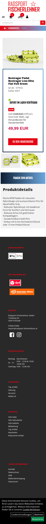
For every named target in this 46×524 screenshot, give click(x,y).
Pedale (24, 28)
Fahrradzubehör (15, 420)
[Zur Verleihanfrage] (20, 17)
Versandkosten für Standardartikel (17, 121)
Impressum (13, 481)
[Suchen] (42, 22)
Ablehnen (38, 514)
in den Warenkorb (23, 141)
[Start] (5, 28)
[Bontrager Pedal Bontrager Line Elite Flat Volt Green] (23, 53)
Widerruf (12, 396)
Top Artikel (13, 387)
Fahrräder (12, 417)
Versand (11, 393)
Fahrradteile (13, 28)
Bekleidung (13, 426)
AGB (10, 475)
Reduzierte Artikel (16, 435)
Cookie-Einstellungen (21, 514)
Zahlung (11, 390)
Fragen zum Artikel (23, 178)
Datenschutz (13, 472)
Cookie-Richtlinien (31, 509)
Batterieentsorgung (16, 478)
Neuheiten (12, 432)
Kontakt (11, 469)
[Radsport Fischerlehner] (24, 6)
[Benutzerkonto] (27, 17)
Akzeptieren (37, 519)
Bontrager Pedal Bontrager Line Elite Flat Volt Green (21, 80)
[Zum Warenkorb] (10, 17)
